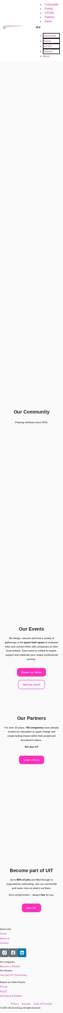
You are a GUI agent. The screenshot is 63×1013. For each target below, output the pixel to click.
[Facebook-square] (13, 952)
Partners (49, 17)
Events (49, 8)
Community (51, 4)
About (48, 21)
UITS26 (49, 12)
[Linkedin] (22, 952)
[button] (48, 27)
